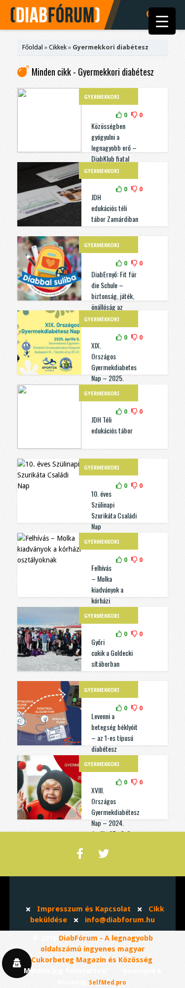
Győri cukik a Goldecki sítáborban (112, 653)
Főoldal (32, 47)
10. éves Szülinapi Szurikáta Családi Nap (114, 509)
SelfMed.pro (107, 982)
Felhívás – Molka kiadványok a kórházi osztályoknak (107, 589)
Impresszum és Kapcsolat (84, 908)
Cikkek (58, 47)
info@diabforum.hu (120, 919)
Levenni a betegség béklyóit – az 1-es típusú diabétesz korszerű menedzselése (114, 743)
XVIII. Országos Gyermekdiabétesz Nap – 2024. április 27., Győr (115, 812)
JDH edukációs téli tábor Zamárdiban (114, 208)
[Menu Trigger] (162, 21)
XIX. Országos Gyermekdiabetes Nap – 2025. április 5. (114, 367)
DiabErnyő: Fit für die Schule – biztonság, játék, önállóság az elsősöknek (114, 296)
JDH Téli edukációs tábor (112, 424)
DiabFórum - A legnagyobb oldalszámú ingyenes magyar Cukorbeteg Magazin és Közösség (92, 949)
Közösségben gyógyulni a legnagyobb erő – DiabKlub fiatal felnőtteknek (114, 147)
